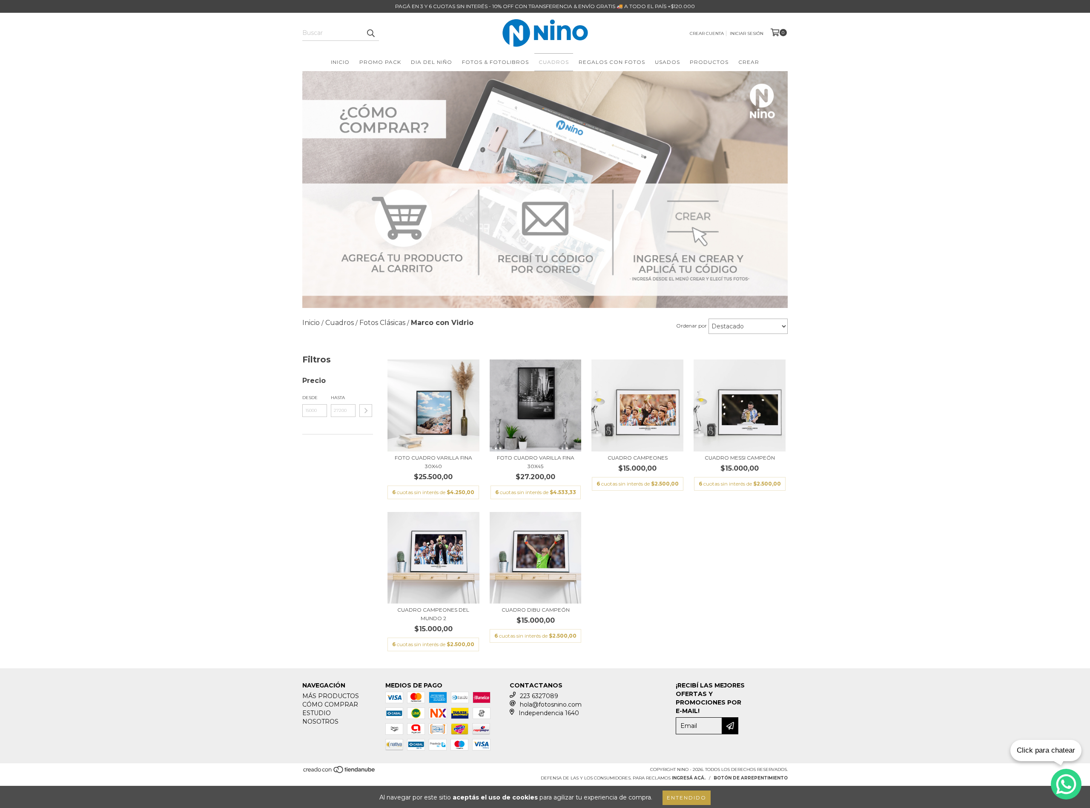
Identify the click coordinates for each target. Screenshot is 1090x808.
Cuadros (554, 62)
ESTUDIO (316, 713)
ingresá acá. (689, 778)
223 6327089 (539, 696)
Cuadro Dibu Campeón (536, 610)
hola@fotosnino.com (551, 704)
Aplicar (365, 410)
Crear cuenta (707, 33)
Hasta (338, 397)
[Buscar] (370, 33)
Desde (310, 397)
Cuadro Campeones (638, 457)
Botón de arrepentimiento (751, 778)
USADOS (667, 62)
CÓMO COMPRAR (330, 704)
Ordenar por (691, 325)
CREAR (748, 62)
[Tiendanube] (339, 772)
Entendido (686, 797)
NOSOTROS (320, 721)
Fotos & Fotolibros (495, 62)
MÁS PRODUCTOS (330, 696)
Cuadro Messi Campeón (740, 457)
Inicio (340, 62)
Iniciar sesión (746, 33)
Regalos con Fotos (612, 62)
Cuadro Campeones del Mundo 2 (433, 614)
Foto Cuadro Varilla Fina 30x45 (535, 461)
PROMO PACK (380, 62)
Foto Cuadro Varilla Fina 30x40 (433, 461)
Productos (709, 62)
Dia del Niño (431, 62)
